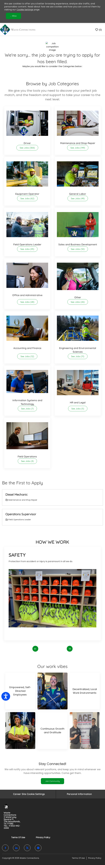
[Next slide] (70, 649)
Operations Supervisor (20, 514)
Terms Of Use (18, 837)
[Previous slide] (35, 649)
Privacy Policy (43, 837)
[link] (52, 781)
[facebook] (5, 848)
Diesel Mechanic (16, 494)
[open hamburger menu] (6, 29)
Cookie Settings (25, 9)
